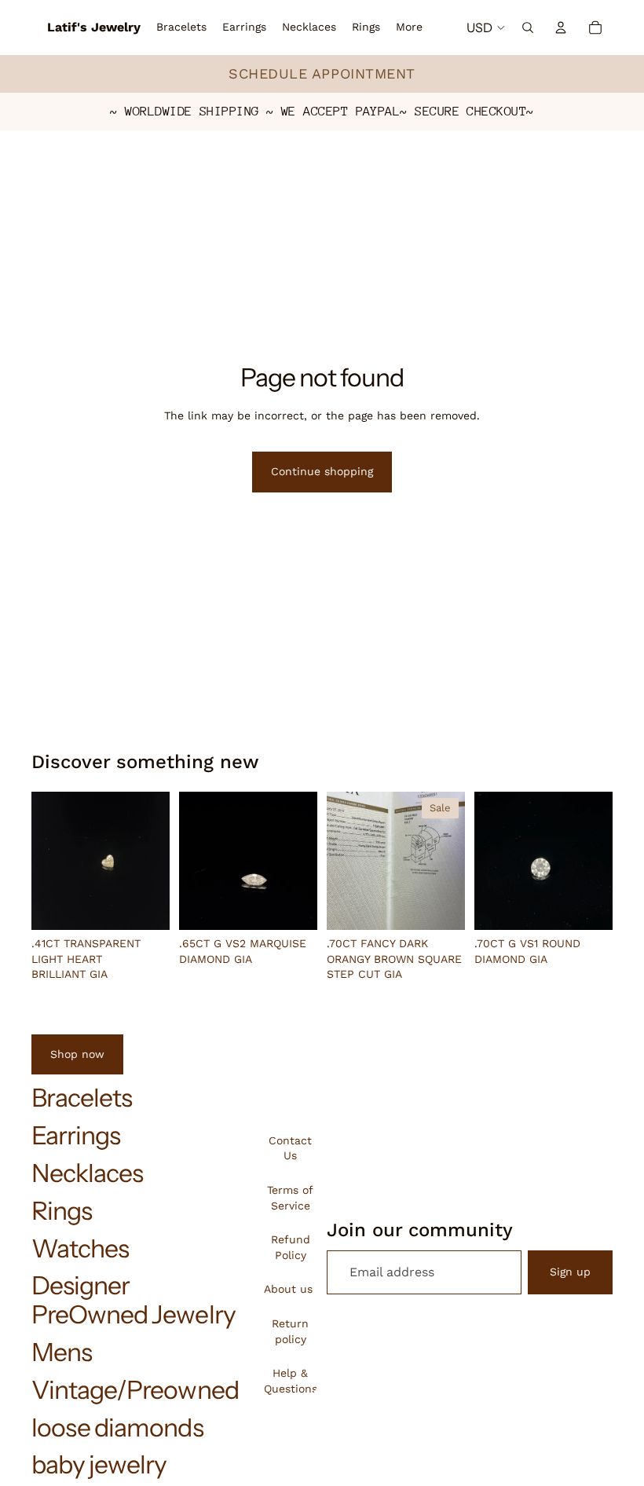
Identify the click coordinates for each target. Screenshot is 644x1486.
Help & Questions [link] (290, 1381)
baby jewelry (98, 1464)
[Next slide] (152, 861)
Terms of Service (290, 1198)
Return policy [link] (290, 1331)
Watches (80, 1248)
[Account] (560, 27)
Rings (61, 1210)
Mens (61, 1352)
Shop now (77, 1054)
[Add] (145, 906)
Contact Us (290, 1148)
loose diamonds (117, 1427)
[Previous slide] (48, 861)
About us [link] (288, 1289)
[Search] (527, 27)
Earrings (75, 1135)
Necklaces (87, 1173)
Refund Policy (290, 1247)
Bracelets (81, 1097)
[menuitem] (409, 27)
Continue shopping (322, 471)
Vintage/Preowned (135, 1389)
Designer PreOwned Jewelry (133, 1300)
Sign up (570, 1271)
